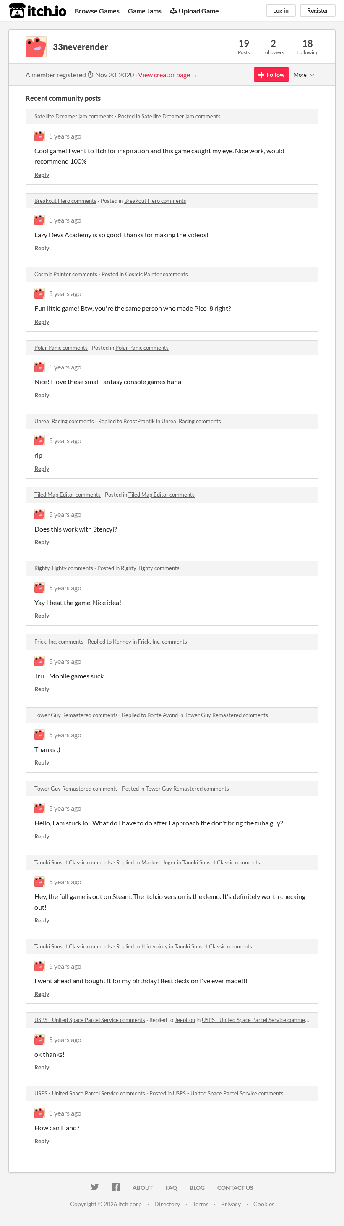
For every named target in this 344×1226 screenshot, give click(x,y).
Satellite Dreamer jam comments (74, 116)
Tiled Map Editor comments (67, 494)
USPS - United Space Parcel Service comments (89, 1019)
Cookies (263, 1204)
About (143, 1187)
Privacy (231, 1204)
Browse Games (97, 11)
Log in (281, 10)
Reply (41, 174)
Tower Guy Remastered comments (76, 715)
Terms (200, 1204)
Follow (275, 74)
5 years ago (65, 136)
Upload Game (199, 11)
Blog (197, 1187)
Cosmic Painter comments (65, 274)
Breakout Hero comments (65, 200)
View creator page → (168, 75)
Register (317, 10)
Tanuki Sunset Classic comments (73, 862)
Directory (167, 1204)
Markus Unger (158, 862)
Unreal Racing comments (64, 421)
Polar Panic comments (61, 347)
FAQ (171, 1187)
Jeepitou (185, 1019)
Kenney (122, 641)
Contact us (235, 1187)
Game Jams (145, 11)
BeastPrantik (139, 421)
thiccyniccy (154, 946)
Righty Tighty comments (63, 568)
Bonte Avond (162, 715)
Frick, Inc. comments (58, 641)
